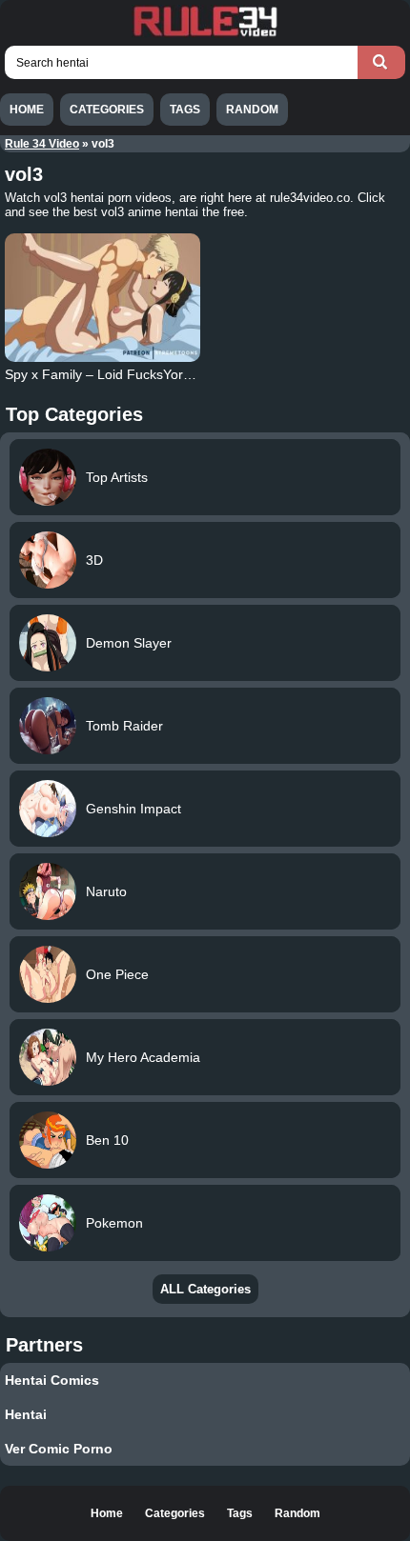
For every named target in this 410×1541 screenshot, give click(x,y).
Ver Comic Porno (59, 1448)
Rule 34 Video (42, 143)
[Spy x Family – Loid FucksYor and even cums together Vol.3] (102, 297)
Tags (185, 109)
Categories (107, 109)
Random (252, 109)
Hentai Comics (52, 1380)
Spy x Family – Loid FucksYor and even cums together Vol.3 (186, 374)
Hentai (26, 1414)
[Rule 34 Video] (205, 34)
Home (27, 109)
